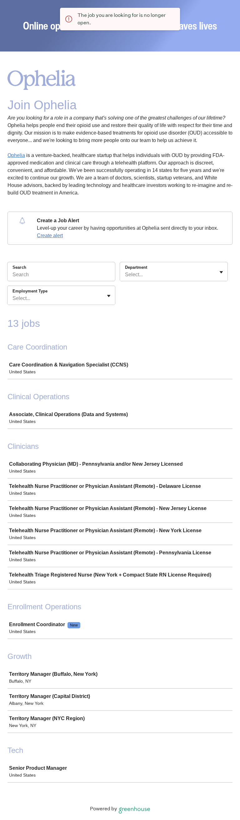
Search (19, 267)
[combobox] (125, 274)
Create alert (50, 235)
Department (136, 267)
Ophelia (16, 155)
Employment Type (30, 291)
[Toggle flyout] (221, 272)
